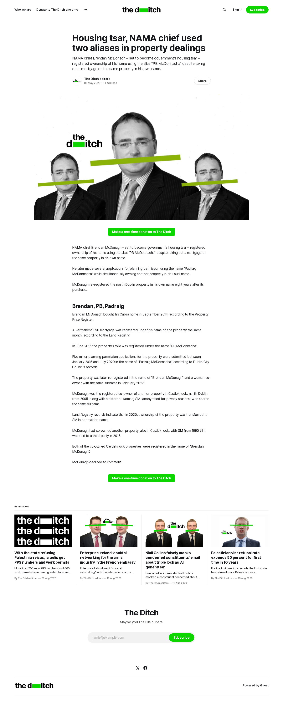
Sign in (237, 9)
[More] (85, 10)
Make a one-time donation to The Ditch (141, 232)
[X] (138, 668)
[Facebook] (145, 668)
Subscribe (257, 10)
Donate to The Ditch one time (57, 9)
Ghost (264, 685)
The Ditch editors (97, 79)
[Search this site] (224, 10)
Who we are (22, 9)
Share (202, 81)
